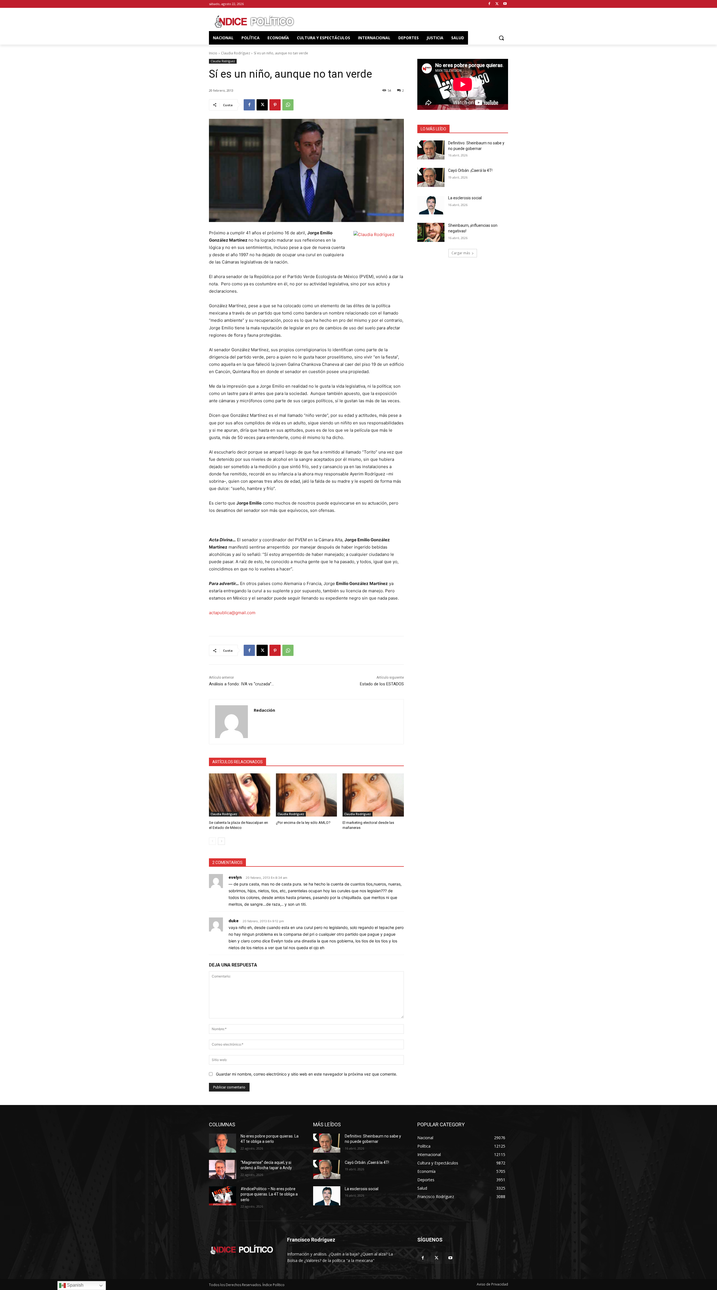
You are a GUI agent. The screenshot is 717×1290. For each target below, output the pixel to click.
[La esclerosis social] (430, 204)
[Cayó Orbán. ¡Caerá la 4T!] (430, 177)
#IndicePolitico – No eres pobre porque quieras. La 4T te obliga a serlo (269, 1194)
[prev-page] (212, 841)
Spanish (74, 1285)
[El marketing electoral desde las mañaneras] (373, 794)
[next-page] (221, 841)
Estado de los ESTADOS (382, 683)
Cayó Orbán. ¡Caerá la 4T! (470, 170)
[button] (501, 38)
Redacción (264, 710)
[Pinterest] (275, 104)
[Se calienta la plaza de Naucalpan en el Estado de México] (239, 794)
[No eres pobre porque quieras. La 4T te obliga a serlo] (222, 1143)
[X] (497, 4)
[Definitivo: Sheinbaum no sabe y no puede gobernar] (430, 149)
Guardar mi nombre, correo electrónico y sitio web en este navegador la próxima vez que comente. (306, 1074)
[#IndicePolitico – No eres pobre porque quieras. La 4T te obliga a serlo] (222, 1195)
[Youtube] (505, 4)
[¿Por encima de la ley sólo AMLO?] (306, 794)
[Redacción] (231, 721)
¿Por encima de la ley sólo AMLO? (303, 822)
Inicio (213, 53)
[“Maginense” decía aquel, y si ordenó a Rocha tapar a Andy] (222, 1169)
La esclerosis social (465, 198)
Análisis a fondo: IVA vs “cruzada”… (241, 683)
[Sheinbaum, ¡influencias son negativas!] (430, 232)
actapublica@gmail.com (232, 612)
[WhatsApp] (288, 104)
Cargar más (460, 253)
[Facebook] (489, 4)
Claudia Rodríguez (235, 53)
